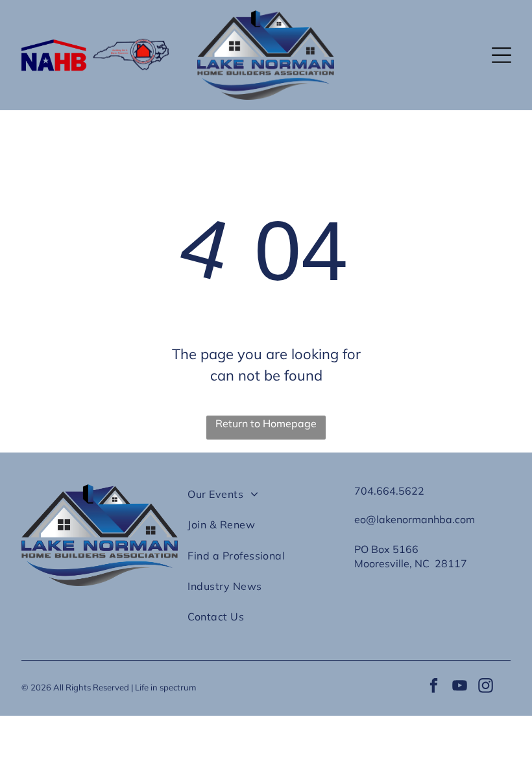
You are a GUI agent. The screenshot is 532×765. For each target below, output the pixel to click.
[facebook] (433, 687)
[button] (501, 55)
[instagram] (485, 687)
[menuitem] (265, 499)
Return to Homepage (266, 423)
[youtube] (459, 687)
